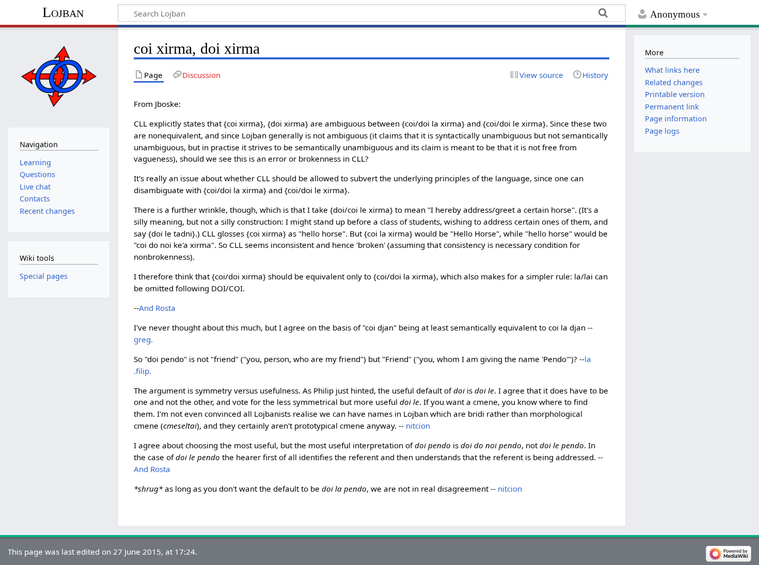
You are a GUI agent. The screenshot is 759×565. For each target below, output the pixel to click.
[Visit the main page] (58, 76)
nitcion (418, 425)
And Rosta (157, 308)
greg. (143, 339)
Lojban (63, 12)
